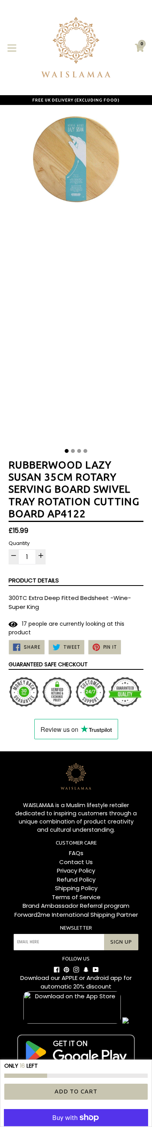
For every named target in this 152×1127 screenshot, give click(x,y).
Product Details (34, 580)
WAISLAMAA (38, 805)
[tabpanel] (76, 278)
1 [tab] (67, 451)
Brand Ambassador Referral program (76, 906)
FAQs (76, 853)
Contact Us (76, 862)
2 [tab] (73, 451)
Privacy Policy (76, 870)
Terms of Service (76, 897)
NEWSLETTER (76, 927)
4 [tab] (85, 451)
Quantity (19, 543)
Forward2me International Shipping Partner (76, 914)
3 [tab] (79, 451)
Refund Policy (76, 879)
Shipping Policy (76, 888)
